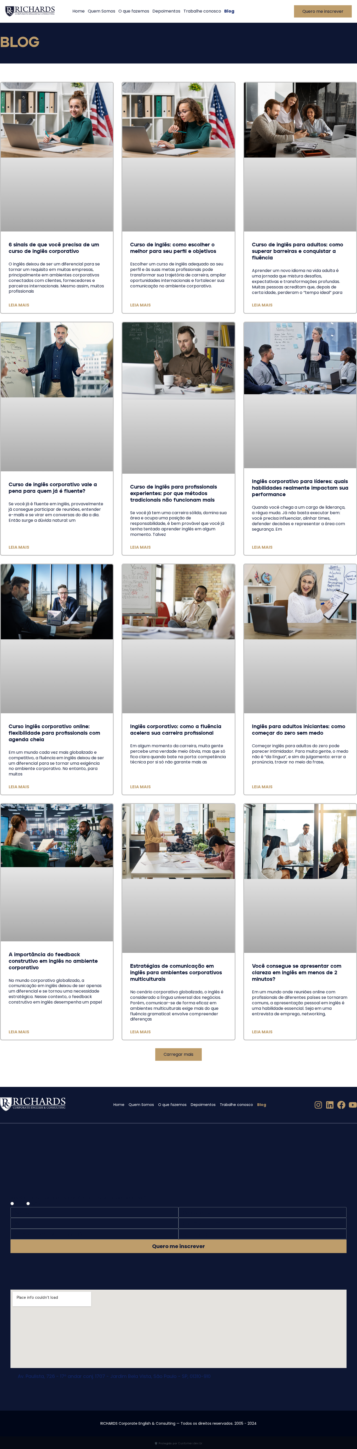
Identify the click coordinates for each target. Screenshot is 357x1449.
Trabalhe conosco (202, 11)
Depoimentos (166, 11)
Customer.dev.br (190, 1443)
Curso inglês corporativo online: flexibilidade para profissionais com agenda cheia (54, 733)
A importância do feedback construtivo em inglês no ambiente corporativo (53, 961)
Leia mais (19, 305)
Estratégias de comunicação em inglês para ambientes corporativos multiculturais (176, 973)
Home (78, 11)
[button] (178, 1054)
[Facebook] (341, 1105)
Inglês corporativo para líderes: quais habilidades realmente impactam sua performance (300, 488)
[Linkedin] (330, 1105)
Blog (229, 11)
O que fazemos (133, 11)
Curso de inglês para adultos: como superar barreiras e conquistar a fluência (297, 251)
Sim (19, 1204)
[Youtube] (353, 1105)
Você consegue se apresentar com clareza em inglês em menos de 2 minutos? (296, 973)
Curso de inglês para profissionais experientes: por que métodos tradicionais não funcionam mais (173, 494)
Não (36, 1204)
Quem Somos (101, 11)
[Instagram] (318, 1105)
